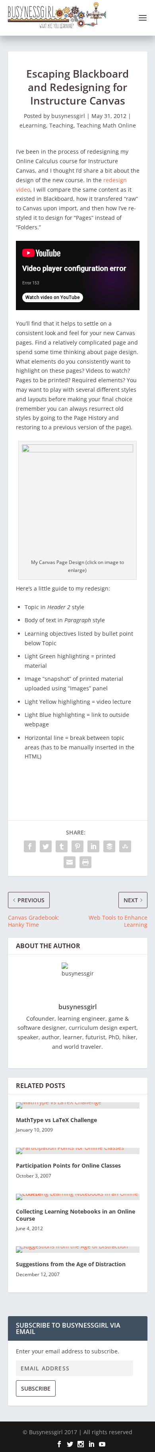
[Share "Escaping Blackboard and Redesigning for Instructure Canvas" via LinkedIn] (93, 846)
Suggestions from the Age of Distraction (71, 1264)
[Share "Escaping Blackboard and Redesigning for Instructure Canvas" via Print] (85, 862)
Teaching (61, 125)
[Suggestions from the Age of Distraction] (78, 1249)
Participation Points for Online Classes (68, 1165)
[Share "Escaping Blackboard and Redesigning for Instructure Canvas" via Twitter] (46, 846)
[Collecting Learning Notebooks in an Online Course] (78, 1197)
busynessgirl (68, 116)
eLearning (32, 125)
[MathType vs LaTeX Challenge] (78, 1105)
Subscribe (35, 1388)
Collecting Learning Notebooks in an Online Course (75, 1215)
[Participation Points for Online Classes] (78, 1151)
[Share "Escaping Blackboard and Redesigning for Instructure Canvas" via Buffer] (109, 846)
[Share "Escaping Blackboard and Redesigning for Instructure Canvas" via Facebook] (30, 846)
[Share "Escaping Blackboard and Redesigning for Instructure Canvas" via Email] (70, 862)
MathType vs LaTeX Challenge (56, 1120)
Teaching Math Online (106, 125)
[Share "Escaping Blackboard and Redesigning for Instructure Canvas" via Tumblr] (62, 846)
